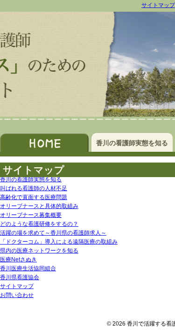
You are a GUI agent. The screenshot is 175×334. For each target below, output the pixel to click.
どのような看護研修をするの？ (39, 224)
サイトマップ (158, 5)
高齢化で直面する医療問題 (33, 197)
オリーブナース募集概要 (31, 215)
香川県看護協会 (19, 277)
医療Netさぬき (18, 259)
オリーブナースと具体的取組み (39, 206)
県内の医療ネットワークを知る (39, 250)
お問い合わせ (17, 295)
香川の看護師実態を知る (132, 143)
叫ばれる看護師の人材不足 (33, 188)
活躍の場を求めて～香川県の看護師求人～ (53, 233)
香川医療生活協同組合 (28, 268)
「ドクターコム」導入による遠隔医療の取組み (59, 241)
